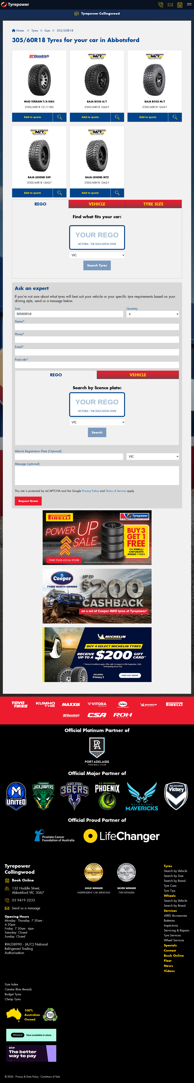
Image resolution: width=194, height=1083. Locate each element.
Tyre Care (170, 886)
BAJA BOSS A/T (97, 101)
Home (19, 31)
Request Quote (28, 501)
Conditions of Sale (50, 1076)
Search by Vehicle (175, 871)
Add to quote (32, 117)
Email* (19, 347)
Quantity (132, 309)
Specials (170, 945)
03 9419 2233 (23, 900)
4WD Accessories (175, 916)
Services (170, 911)
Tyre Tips (169, 891)
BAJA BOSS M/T (155, 101)
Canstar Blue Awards (18, 989)
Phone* (19, 334)
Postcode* (21, 360)
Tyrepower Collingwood (100, 13)
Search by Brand (174, 881)
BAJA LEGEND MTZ (97, 177)
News (168, 966)
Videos (169, 971)
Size (17, 309)
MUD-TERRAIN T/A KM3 (39, 101)
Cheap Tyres (13, 999)
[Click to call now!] (161, 4)
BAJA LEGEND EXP (39, 177)
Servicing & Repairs (176, 930)
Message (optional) (27, 464)
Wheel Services (174, 940)
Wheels (170, 896)
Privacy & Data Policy (27, 1076)
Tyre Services (172, 935)
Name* (19, 321)
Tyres (168, 866)
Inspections (171, 926)
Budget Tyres (13, 994)
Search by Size (173, 876)
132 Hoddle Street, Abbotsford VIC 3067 (28, 890)
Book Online (174, 955)
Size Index (11, 984)
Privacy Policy (90, 491)
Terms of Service (116, 491)
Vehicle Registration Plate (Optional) (38, 451)
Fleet (167, 961)
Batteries (169, 921)
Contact (170, 950)
